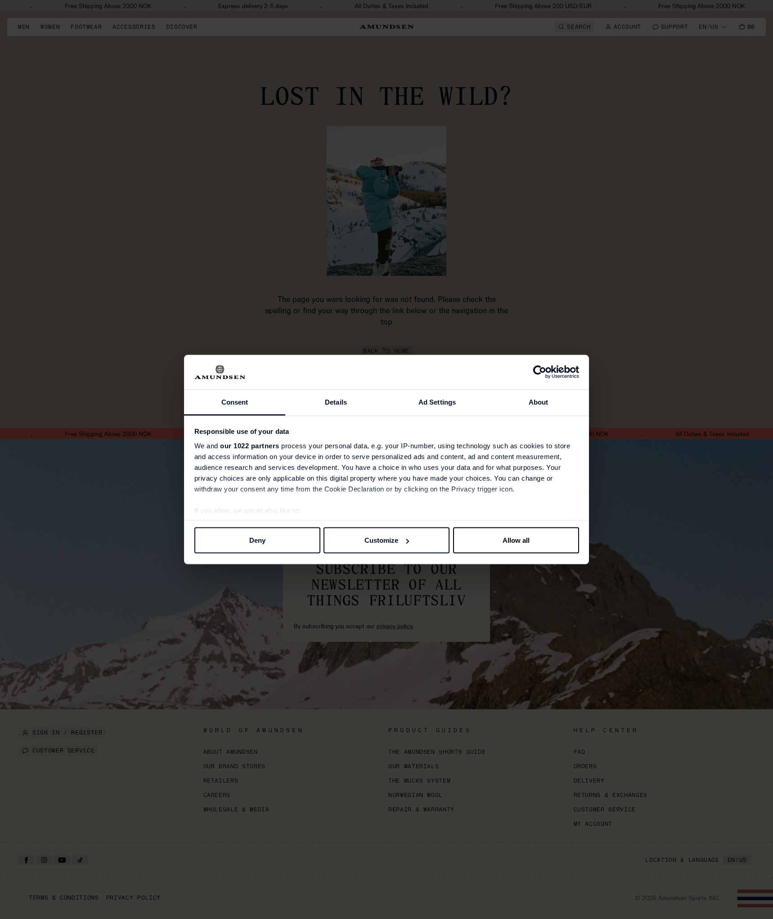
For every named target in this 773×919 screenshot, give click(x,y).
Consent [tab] (234, 401)
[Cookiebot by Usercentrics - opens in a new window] (539, 372)
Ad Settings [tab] (437, 401)
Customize (381, 540)
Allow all (516, 540)
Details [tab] (336, 401)
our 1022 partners (249, 445)
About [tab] (538, 401)
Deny (257, 540)
